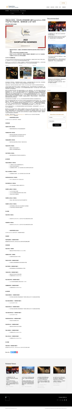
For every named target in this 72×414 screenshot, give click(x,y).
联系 (60, 7)
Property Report (55, 62)
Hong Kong (52, 84)
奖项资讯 (56, 7)
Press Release (23, 10)
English (64, 7)
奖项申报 (63, 3)
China (49, 62)
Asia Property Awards (15, 18)
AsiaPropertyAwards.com (9, 115)
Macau (56, 84)
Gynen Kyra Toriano (58, 55)
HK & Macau (57, 383)
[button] (57, 117)
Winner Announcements (14, 10)
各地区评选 (52, 7)
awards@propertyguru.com (20, 114)
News (52, 62)
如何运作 (48, 7)
